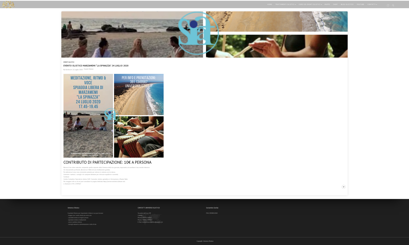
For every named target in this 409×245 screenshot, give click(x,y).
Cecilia (67, 70)
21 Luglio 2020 (77, 70)
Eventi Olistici (68, 62)
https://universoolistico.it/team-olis (114, 181)
